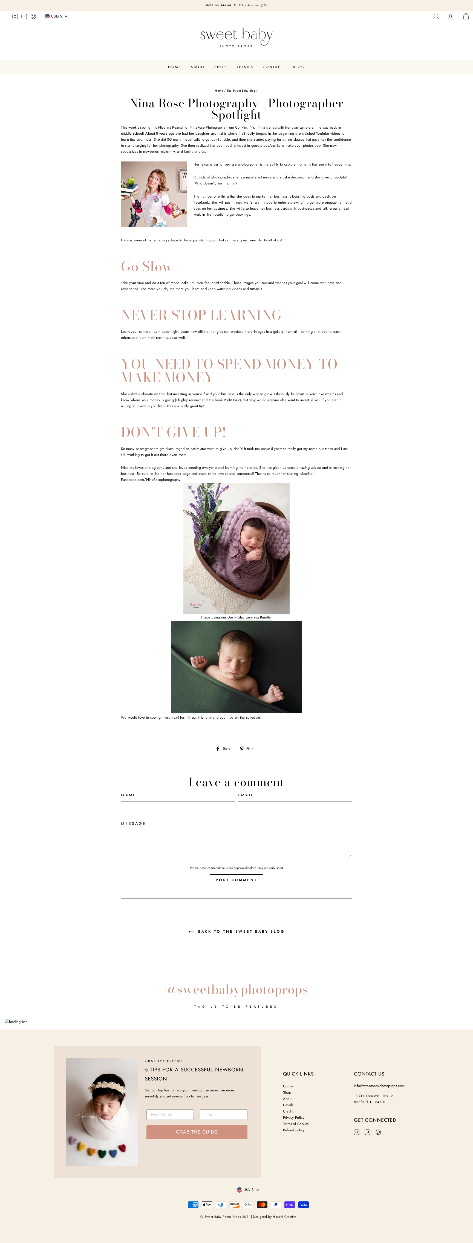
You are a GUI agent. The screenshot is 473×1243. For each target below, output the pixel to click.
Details (244, 67)
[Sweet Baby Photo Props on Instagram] (15, 17)
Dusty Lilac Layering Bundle (249, 617)
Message (133, 823)
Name (128, 795)
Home (174, 67)
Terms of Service (296, 1123)
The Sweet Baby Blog (241, 90)
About (198, 67)
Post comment (236, 880)
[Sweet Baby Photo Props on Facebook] (24, 17)
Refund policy (294, 1130)
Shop (220, 67)
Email (246, 795)
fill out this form (199, 717)
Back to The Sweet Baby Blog (240, 931)
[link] (150, 480)
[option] (236, 5)
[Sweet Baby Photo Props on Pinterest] (33, 17)
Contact (273, 67)
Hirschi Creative (284, 1216)
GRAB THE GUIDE (197, 1132)
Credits (288, 1111)
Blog (299, 67)
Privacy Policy (294, 1117)
